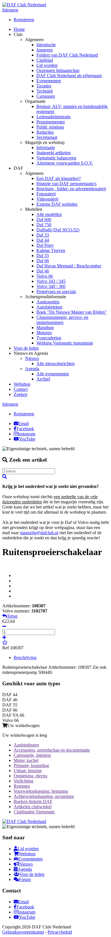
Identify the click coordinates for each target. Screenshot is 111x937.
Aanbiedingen (26, 744)
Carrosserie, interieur (32, 755)
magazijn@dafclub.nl (39, 532)
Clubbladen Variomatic (34, 811)
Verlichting (23, 780)
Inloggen (10, 9)
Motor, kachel (26, 760)
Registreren (24, 19)
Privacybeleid (60, 932)
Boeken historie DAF (33, 801)
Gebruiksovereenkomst (23, 932)
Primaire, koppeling (31, 765)
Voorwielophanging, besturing (41, 791)
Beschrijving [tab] (25, 657)
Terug (12, 616)
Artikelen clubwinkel (33, 806)
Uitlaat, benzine (28, 770)
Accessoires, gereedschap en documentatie (52, 750)
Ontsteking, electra (30, 775)
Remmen (22, 786)
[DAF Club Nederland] (24, 4)
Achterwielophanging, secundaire (44, 796)
